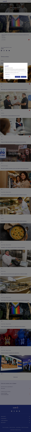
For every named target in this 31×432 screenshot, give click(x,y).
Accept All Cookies (24, 76)
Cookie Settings (7, 76)
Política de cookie (8, 74)
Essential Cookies (18, 76)
